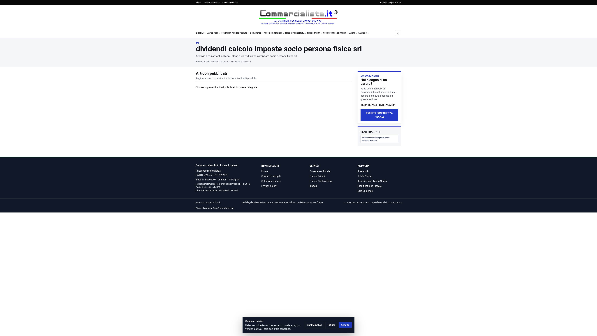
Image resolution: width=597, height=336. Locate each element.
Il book (313, 185)
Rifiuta (331, 325)
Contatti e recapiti (212, 2)
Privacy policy (269, 185)
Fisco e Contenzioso (273, 33)
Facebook (210, 179)
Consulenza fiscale (320, 171)
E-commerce (255, 33)
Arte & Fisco (212, 33)
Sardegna (362, 33)
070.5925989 (387, 105)
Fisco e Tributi (313, 33)
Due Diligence (365, 190)
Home (198, 2)
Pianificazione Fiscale (370, 185)
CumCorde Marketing (223, 208)
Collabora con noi (230, 2)
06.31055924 (369, 105)
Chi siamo (200, 33)
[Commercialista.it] (298, 17)
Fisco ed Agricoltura (294, 33)
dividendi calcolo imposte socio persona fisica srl (375, 139)
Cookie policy (314, 325)
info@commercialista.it (208, 170)
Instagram (234, 179)
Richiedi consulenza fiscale (379, 115)
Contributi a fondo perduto (234, 33)
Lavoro (352, 33)
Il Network (363, 171)
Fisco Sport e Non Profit (334, 33)
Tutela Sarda (365, 176)
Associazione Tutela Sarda (372, 181)
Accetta (345, 325)
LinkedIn (222, 179)
